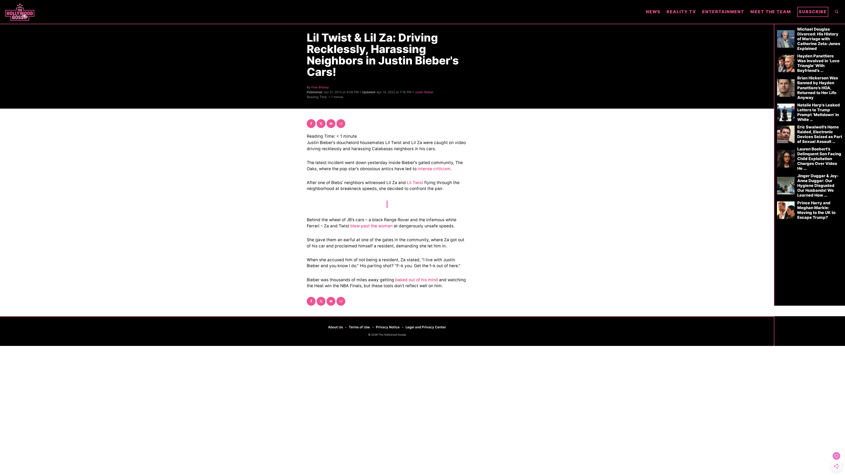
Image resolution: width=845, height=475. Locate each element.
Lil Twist (415, 182)
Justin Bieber (424, 92)
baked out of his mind (416, 279)
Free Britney (320, 87)
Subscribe (813, 11)
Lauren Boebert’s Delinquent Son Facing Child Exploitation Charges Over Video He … (819, 159)
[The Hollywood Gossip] (322, 12)
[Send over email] (331, 123)
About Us (335, 327)
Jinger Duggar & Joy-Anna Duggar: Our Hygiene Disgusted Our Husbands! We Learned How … (818, 185)
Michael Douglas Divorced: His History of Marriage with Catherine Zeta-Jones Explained (818, 39)
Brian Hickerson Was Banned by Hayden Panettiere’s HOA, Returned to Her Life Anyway (817, 88)
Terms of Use (359, 327)
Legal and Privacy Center (426, 327)
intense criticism (434, 168)
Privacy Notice (388, 327)
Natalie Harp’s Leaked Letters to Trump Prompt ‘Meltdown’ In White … (818, 112)
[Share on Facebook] (311, 123)
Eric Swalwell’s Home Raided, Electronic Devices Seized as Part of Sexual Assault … (819, 134)
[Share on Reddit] (340, 123)
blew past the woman (371, 225)
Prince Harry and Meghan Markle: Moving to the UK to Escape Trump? (816, 210)
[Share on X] (321, 123)
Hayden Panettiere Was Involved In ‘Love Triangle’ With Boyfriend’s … (818, 63)
